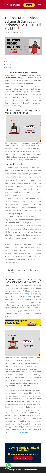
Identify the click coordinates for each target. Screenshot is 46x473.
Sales (21, 33)
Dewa (9, 33)
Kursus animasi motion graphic (23, 271)
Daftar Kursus (23, 458)
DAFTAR (29, 5)
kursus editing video (23, 358)
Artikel (15, 33)
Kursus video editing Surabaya (25, 294)
